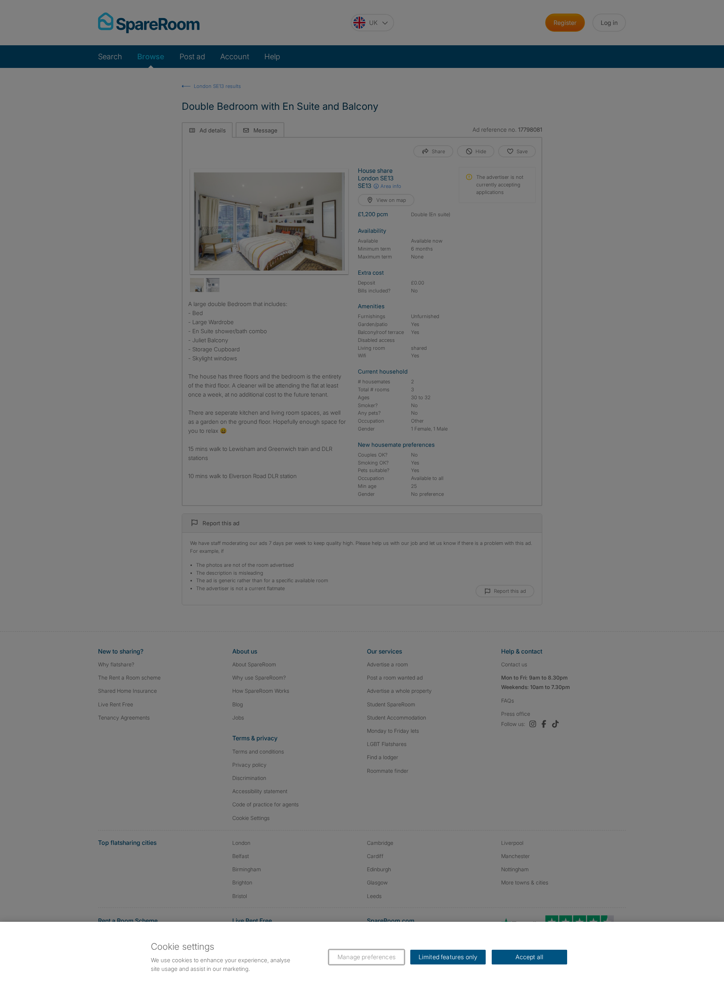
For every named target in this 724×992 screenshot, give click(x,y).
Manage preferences (366, 957)
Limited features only (448, 957)
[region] (362, 957)
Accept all (529, 957)
